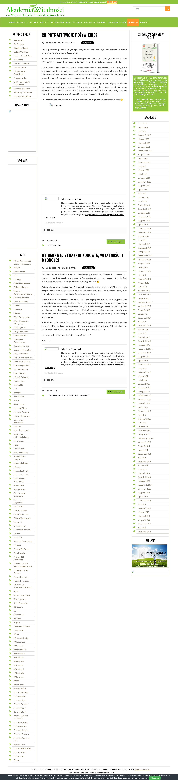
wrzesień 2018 (144, 259)
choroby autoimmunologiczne (23, 292)
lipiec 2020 (143, 189)
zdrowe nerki (20, 696)
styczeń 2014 (144, 473)
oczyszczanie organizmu (19, 72)
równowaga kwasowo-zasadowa (23, 586)
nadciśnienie (19, 448)
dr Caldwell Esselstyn (23, 357)
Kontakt (144, 22)
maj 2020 (142, 193)
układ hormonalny (22, 626)
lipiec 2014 (143, 450)
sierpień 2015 (144, 403)
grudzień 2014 (144, 430)
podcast (17, 545)
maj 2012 (142, 527)
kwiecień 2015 (144, 419)
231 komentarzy (69, 268)
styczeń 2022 (144, 143)
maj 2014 (142, 457)
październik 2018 (145, 255)
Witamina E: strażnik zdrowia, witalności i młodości (82, 257)
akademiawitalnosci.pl (54, 223)
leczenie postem (21, 412)
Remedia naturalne (22, 88)
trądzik (17, 622)
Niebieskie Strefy (21, 471)
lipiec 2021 (143, 158)
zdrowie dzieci (20, 726)
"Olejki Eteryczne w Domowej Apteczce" (22, 262)
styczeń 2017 (144, 337)
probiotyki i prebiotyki (19, 558)
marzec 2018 (143, 283)
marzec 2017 (143, 329)
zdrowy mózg (20, 752)
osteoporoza (19, 526)
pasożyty (18, 537)
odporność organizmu (19, 501)
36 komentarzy (68, 43)
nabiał (16, 445)
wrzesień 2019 (144, 217)
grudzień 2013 (144, 477)
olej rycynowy (20, 510)
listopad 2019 (144, 213)
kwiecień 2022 (144, 135)
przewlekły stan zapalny (21, 571)
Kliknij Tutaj (112, 2)
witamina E (19, 665)
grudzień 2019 (144, 209)
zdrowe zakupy (20, 722)
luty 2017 (142, 333)
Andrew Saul (19, 271)
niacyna (17, 467)
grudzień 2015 (144, 388)
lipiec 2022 (143, 127)
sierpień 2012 (144, 520)
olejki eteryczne (21, 514)
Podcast (44, 22)
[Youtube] (48, 230)
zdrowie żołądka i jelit (22, 739)
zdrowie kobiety (21, 730)
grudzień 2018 (144, 248)
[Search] (167, 8)
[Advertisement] (19, 206)
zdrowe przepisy (21, 704)
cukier (16, 305)
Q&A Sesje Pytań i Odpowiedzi (22, 83)
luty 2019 (142, 240)
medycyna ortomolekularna (21, 435)
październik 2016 (145, 349)
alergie (17, 267)
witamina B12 (20, 649)
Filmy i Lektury (73, 22)
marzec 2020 (143, 197)
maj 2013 (142, 504)
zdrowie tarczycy (21, 734)
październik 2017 (145, 302)
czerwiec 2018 (144, 271)
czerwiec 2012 (144, 524)
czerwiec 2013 (144, 500)
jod (15, 389)
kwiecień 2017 (144, 325)
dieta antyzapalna (22, 317)
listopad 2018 (144, 252)
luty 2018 (142, 286)
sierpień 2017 (144, 310)
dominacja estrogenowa (19, 340)
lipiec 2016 (143, 360)
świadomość (19, 614)
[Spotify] (52, 230)
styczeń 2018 (144, 290)
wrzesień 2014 (144, 442)
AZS (16, 275)
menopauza (19, 441)
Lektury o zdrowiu (22, 63)
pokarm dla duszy (21, 549)
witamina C (19, 657)
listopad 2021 (144, 147)
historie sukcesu (21, 377)
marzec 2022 (143, 139)
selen (16, 591)
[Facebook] (44, 230)
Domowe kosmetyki (22, 350)
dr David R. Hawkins (22, 361)
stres (16, 611)
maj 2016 (142, 368)
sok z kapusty (20, 599)
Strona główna (17, 22)
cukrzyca (18, 309)
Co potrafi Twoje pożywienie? (69, 35)
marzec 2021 (143, 170)
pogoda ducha (20, 78)
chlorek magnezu (21, 287)
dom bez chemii (21, 48)
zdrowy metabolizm (22, 748)
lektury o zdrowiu (22, 416)
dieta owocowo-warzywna (21, 322)
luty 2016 (142, 380)
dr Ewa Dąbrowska (22, 365)
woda (16, 681)
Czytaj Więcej (115, 241)
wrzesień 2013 (144, 489)
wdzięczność (19, 642)
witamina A (19, 646)
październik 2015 (145, 395)
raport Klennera (21, 577)
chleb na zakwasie (22, 283)
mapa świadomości (22, 430)
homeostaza (19, 381)
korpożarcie (19, 396)
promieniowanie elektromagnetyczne (23, 565)
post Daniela (19, 553)
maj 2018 (142, 275)
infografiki (18, 385)
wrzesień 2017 (144, 306)
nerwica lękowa (21, 463)
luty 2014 (142, 469)
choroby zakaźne (21, 297)
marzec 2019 (143, 236)
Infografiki (18, 59)
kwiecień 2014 (144, 461)
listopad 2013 (144, 481)
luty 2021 (142, 174)
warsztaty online (21, 638)
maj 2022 (142, 131)
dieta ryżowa (20, 327)
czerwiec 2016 (144, 364)
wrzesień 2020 (144, 182)
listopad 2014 (144, 434)
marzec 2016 (143, 376)
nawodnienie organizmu (19, 457)
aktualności (19, 40)
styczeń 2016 (144, 384)
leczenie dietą (20, 408)
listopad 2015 (144, 391)
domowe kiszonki (21, 346)
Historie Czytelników (95, 22)
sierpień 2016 (144, 356)
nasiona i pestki (21, 452)
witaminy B (19, 673)
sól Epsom (18, 607)
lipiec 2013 (143, 496)
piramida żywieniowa (23, 541)
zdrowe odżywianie (22, 96)
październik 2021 (145, 150)
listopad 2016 (144, 345)
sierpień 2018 (144, 263)
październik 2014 (145, 438)
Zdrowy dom (19, 744)
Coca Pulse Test (21, 301)
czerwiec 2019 (144, 228)
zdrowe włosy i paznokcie (21, 717)
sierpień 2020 (144, 185)
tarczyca (17, 618)
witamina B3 (19, 653)
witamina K (19, 669)
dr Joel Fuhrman (21, 369)
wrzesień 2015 (144, 399)
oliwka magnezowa (22, 518)
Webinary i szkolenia (23, 92)
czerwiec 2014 (144, 454)
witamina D (19, 661)
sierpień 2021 (144, 154)
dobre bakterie (20, 335)
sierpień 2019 (144, 220)
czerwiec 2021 (144, 162)
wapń (16, 634)
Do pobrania (57, 22)
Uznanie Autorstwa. (142, 769)
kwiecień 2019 (144, 232)
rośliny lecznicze (21, 581)
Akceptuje (155, 778)
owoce (17, 533)
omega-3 (18, 522)
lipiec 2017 (143, 314)
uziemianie (18, 630)
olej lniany (18, 506)
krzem (16, 400)
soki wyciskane (20, 603)
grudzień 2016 (144, 341)
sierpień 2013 (144, 492)
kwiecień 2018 (144, 279)
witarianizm (19, 677)
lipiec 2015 (143, 407)
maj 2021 (142, 166)
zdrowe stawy (20, 712)
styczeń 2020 (144, 205)
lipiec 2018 (143, 267)
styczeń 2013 (144, 516)
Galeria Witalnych (117, 22)
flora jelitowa (20, 373)
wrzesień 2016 (144, 353)
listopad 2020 (144, 178)
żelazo (16, 760)
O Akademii (32, 22)
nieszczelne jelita (21, 475)
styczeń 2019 (144, 244)
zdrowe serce (20, 708)
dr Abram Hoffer (21, 354)
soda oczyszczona (22, 595)
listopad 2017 (144, 298)
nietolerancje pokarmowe (19, 480)
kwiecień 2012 (144, 531)
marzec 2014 (143, 465)
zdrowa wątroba (21, 692)
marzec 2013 (143, 512)
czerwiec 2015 (144, 411)
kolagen (17, 392)
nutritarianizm (20, 489)
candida (17, 279)
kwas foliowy (20, 404)
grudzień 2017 (144, 294)
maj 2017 (142, 321)
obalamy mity (20, 67)
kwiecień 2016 (144, 372)
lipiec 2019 (143, 224)
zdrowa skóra (20, 688)
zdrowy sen (19, 756)
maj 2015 (142, 415)
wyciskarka (19, 684)
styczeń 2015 (144, 426)
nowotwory (19, 485)
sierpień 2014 (144, 446)
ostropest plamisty (22, 530)
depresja (18, 313)
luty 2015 (142, 423)
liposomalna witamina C (19, 421)
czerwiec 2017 (144, 318)
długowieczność (21, 331)
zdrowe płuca (20, 700)
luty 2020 (142, 201)
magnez (17, 426)
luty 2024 (142, 123)
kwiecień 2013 (144, 508)
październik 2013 (145, 485)
